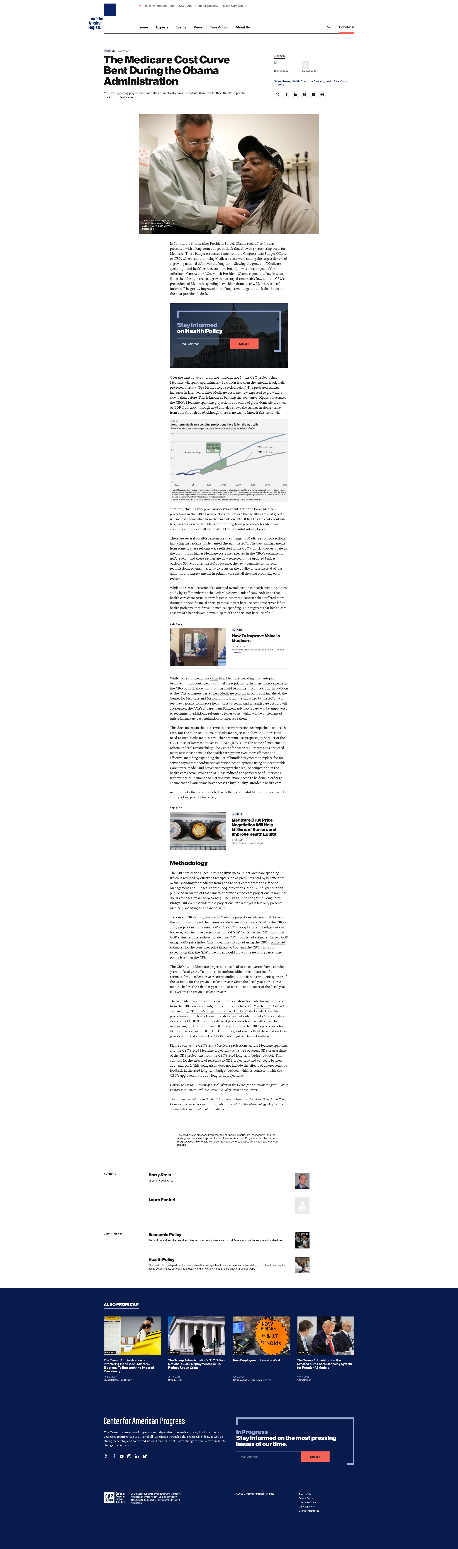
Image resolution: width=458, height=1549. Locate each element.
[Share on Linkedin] (295, 94)
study (174, 592)
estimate (272, 553)
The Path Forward (155, 6)
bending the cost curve (240, 397)
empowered (279, 708)
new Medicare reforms (229, 693)
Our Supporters (307, 1506)
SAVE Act (185, 6)
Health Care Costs (234, 6)
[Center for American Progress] (110, 17)
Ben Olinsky (126, 1380)
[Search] (329, 29)
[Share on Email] (313, 94)
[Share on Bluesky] (304, 94)
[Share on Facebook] (286, 94)
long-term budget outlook (214, 248)
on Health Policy (200, 328)
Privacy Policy (306, 1498)
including (177, 543)
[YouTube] (122, 1456)
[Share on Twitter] (277, 94)
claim (214, 678)
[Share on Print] (322, 94)
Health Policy (161, 1259)
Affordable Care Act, (313, 81)
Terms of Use (305, 1494)
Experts (162, 27)
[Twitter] (106, 1456)
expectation (178, 952)
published (278, 942)
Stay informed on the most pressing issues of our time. (286, 1438)
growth (182, 612)
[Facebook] (114, 1456)
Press (198, 27)
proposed (252, 737)
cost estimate (273, 548)
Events (181, 27)
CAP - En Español (307, 1502)
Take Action (219, 27)
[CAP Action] (115, 1497)
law (268, 273)
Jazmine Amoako (241, 1380)
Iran (172, 6)
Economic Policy (164, 1234)
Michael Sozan (111, 1380)
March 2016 (262, 1006)
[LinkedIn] (137, 1456)
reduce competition (255, 767)
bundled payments (243, 757)
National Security (206, 6)
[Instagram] (129, 1456)
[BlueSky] (144, 1456)
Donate (345, 27)
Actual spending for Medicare (191, 882)
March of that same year (207, 892)
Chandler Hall (175, 1380)
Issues (143, 27)
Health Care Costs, (336, 81)
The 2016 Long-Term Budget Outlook (218, 1011)
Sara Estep (256, 1380)
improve (205, 703)
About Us (243, 27)
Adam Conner (304, 1380)
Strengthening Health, (287, 81)
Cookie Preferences (309, 1510)
